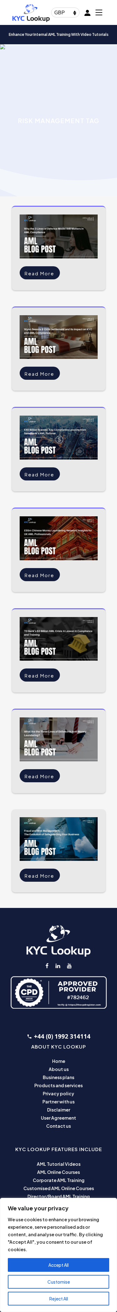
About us (59, 1069)
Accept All (58, 1265)
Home (58, 1061)
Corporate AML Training (59, 1180)
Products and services (58, 1085)
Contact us (58, 1126)
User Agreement (58, 1118)
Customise (58, 1282)
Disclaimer (58, 1109)
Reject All (58, 1298)
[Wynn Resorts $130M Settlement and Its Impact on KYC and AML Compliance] (59, 337)
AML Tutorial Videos (58, 1164)
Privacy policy (58, 1093)
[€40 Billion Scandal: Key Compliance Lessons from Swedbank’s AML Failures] (59, 438)
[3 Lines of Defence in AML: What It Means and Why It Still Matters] (59, 236)
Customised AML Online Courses (58, 1188)
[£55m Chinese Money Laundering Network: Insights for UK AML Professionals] (59, 538)
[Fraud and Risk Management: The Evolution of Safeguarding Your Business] (59, 839)
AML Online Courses (58, 1172)
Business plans (58, 1077)
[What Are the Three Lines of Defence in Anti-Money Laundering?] (59, 739)
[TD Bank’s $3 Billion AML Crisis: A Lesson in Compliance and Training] (59, 639)
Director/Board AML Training (58, 1196)
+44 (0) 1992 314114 (62, 1036)
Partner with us (58, 1101)
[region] (58, 1255)
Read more (39, 273)
